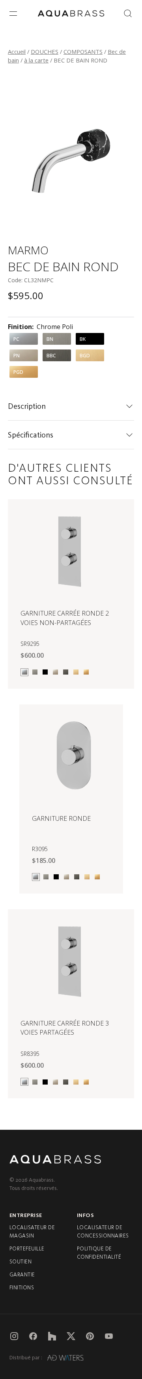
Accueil (17, 51)
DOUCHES (44, 51)
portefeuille (27, 1248)
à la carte (36, 60)
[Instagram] (14, 1336)
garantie (22, 1274)
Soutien (20, 1261)
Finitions (21, 1287)
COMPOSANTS (83, 51)
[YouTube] (109, 1336)
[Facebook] (33, 1336)
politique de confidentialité (99, 1252)
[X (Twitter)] (71, 1336)
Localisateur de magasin (32, 1231)
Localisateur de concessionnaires (103, 1231)
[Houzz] (52, 1336)
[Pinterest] (90, 1336)
